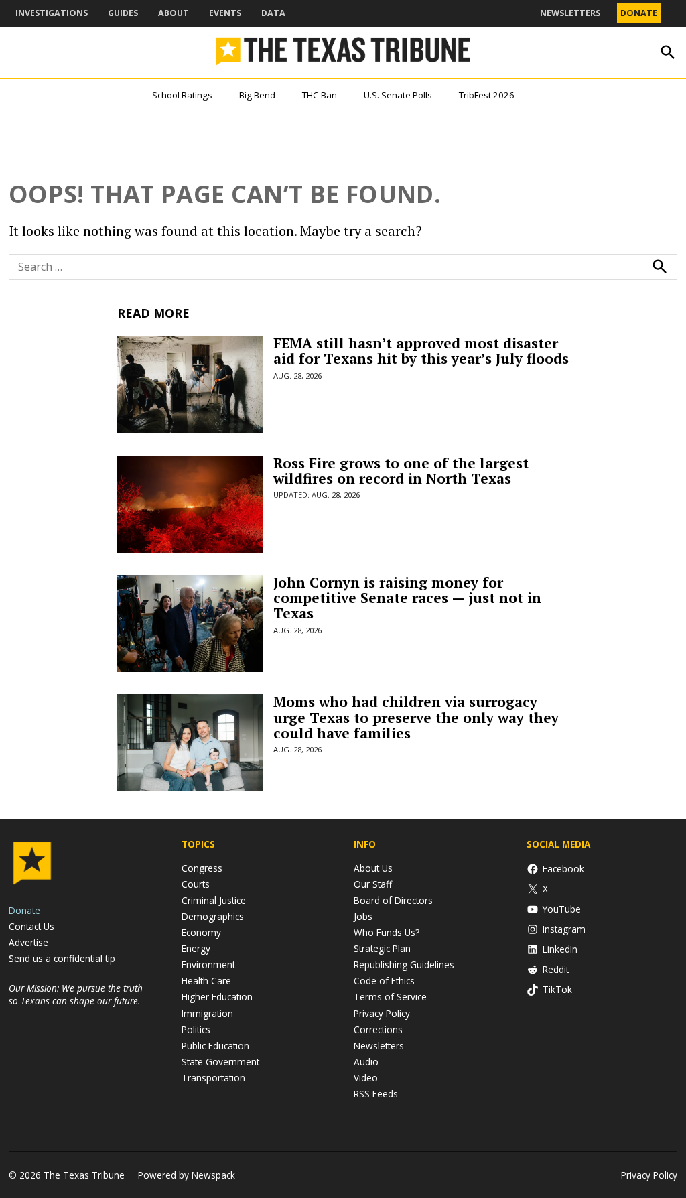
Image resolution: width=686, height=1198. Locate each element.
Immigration (207, 1013)
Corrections (378, 1029)
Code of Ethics (384, 980)
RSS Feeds (376, 1093)
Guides (123, 13)
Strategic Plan (382, 948)
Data (273, 13)
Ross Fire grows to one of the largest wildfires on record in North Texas (401, 471)
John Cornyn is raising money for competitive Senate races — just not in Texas (407, 597)
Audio (366, 1061)
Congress (202, 868)
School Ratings (182, 95)
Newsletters (570, 13)
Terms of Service (390, 996)
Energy (196, 948)
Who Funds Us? (386, 932)
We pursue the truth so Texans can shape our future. (76, 994)
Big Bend (257, 95)
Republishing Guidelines (404, 964)
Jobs (363, 916)
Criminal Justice (214, 900)
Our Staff (373, 884)
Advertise (28, 942)
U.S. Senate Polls (398, 95)
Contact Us (31, 926)
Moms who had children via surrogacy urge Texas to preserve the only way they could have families (416, 717)
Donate (638, 13)
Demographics (213, 916)
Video (366, 1077)
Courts (196, 884)
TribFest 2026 (486, 95)
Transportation (213, 1077)
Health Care (206, 980)
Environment (208, 964)
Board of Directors (393, 900)
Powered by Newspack (186, 1175)
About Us (373, 868)
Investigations (51, 13)
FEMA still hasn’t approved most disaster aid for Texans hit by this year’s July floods (421, 351)
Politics (196, 1029)
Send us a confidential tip (62, 958)
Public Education (215, 1045)
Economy (201, 932)
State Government (220, 1061)
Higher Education (217, 996)
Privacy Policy (382, 1013)
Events (225, 13)
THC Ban (319, 95)
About (173, 13)
